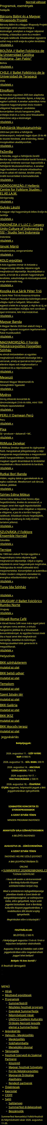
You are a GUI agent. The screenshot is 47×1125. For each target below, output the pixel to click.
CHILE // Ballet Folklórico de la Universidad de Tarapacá (22, 74)
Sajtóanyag (15, 1103)
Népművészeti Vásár (21, 1015)
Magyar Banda (11, 321)
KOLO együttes (11, 260)
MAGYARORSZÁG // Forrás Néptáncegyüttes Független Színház (20, 346)
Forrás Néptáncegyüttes (23, 1071)
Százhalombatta (18, 1043)
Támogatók (12, 1051)
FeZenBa (6, 151)
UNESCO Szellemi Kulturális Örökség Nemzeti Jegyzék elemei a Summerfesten (26, 1023)
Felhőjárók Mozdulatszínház (20, 127)
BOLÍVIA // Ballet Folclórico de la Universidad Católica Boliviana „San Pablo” (22, 54)
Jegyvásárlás (12, 1031)
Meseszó (6, 377)
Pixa (3, 429)
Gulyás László (10, 207)
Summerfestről (18, 1003)
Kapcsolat (11, 1091)
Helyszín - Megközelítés (19, 1035)
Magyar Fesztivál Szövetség (25, 1067)
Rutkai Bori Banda (13, 474)
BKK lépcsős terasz (13, 726)
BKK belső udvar (12, 673)
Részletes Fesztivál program (26, 1007)
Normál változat (36, 2)
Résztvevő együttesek (18, 995)
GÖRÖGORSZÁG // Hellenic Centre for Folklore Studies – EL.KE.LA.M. (21, 189)
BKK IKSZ (6, 715)
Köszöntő (14, 1063)
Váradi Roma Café (13, 619)
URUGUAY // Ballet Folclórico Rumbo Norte (21, 603)
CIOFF (8, 1095)
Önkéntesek (12, 1087)
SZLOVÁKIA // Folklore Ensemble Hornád (16, 534)
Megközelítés (17, 1039)
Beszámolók (16, 1111)
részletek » (6, 45)
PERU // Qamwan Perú (16, 415)
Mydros (5, 394)
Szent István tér (11, 694)
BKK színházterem (13, 662)
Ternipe (5, 549)
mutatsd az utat (9, 667)
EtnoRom (7, 90)
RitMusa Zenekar (12, 443)
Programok (12, 999)
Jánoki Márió (9, 246)
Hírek (8, 991)
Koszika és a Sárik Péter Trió (21, 291)
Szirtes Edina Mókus (15, 494)
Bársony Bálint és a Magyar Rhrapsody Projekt (20, 18)
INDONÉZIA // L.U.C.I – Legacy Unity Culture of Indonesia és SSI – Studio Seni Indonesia (22, 228)
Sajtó (8, 1099)
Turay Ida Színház (13, 587)
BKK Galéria (8, 705)
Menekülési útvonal (21, 1047)
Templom (7, 683)
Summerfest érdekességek (25, 1107)
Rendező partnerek (20, 1083)
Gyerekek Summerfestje (23, 1011)
